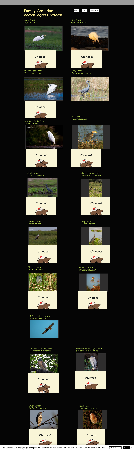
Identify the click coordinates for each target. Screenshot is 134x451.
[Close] (132, 448)
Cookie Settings (115, 448)
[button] (43, 38)
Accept (126, 448)
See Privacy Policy (38, 449)
